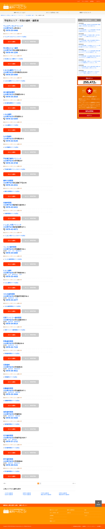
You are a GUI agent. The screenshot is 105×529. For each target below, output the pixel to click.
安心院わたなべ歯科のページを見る (14, 58)
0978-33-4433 (12, 276)
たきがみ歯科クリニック (12, 70)
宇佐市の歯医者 (27, 494)
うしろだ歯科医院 (9, 247)
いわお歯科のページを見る (11, 125)
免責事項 (84, 526)
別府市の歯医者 (27, 493)
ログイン (98, 1)
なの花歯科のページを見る (11, 147)
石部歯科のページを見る (11, 377)
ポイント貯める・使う (54, 512)
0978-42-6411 (12, 207)
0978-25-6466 (12, 30)
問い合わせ (86, 512)
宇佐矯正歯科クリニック (12, 158)
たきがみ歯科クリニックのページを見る (15, 81)
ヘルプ (78, 1)
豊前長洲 (10, 321)
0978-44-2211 (12, 185)
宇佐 (9, 439)
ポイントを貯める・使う (52, 12)
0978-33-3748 (12, 163)
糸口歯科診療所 (9, 92)
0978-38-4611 (12, 371)
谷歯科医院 (7, 203)
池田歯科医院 (8, 412)
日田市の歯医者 (63, 493)
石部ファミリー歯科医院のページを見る (15, 330)
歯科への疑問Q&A (70, 509)
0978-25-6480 (12, 74)
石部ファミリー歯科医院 (12, 317)
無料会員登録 (89, 111)
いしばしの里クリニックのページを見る (15, 235)
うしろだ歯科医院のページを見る (13, 259)
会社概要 (98, 526)
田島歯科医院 (8, 341)
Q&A (85, 509)
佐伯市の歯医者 (9, 494)
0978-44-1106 (12, 52)
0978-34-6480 (12, 253)
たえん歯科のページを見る (11, 282)
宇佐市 (10, 28)
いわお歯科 (7, 114)
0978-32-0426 (12, 418)
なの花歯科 (7, 136)
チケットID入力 (85, 1)
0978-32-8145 (12, 141)
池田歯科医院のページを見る (12, 424)
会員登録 (92, 1)
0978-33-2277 (12, 300)
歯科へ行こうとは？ (54, 509)
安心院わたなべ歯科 (10, 48)
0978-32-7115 (12, 347)
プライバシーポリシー (91, 526)
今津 (13, 251)
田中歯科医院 (8, 459)
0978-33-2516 (12, 97)
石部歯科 (6, 365)
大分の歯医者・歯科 (30, 15)
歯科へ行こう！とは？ (19, 12)
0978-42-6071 (12, 229)
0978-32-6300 (12, 119)
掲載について (52, 521)
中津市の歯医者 (45, 493)
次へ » (74, 483)
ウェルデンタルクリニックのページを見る (15, 36)
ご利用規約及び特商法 (77, 526)
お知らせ (69, 512)
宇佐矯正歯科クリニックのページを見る (15, 169)
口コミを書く (12, 41)
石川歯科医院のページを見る (12, 447)
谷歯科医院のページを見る (11, 213)
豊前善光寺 (18, 251)
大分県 (5, 28)
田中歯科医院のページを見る (12, 471)
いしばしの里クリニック (12, 225)
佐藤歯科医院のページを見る (12, 400)
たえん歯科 (7, 270)
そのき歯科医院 (9, 294)
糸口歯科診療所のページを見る (13, 103)
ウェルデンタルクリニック (13, 26)
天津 (9, 251)
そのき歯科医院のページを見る (13, 306)
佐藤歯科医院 (8, 388)
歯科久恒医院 (8, 180)
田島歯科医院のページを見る (12, 353)
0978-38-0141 (12, 465)
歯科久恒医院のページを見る (12, 191)
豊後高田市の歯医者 (64, 494)
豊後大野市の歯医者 (46, 494)
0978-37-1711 (12, 441)
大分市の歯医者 (9, 493)
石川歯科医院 (8, 435)
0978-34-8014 (12, 323)
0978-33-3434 (12, 394)
